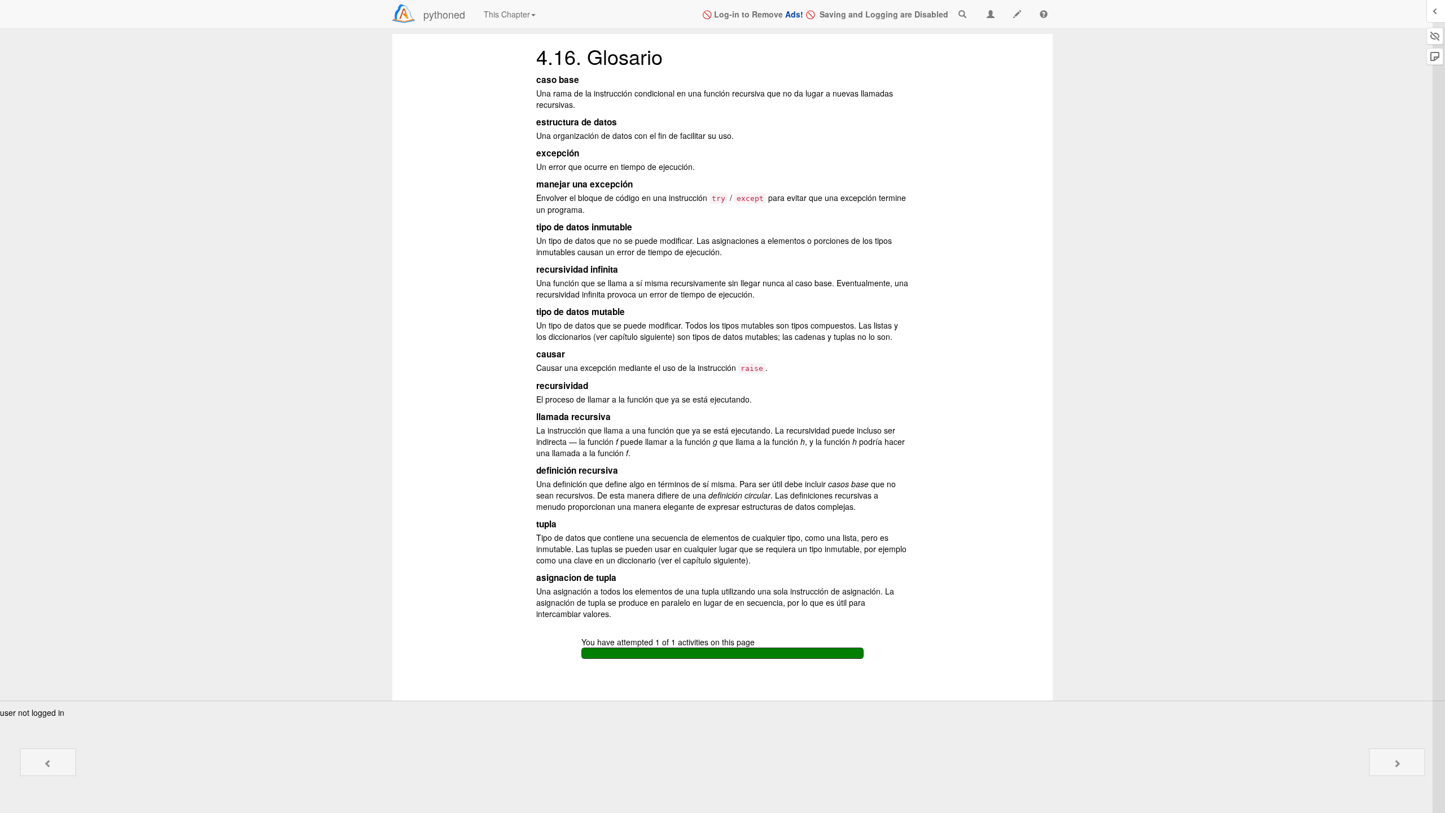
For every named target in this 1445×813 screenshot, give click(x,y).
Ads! (794, 14)
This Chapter (507, 14)
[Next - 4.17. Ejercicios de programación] (1397, 762)
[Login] (403, 13)
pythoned (444, 14)
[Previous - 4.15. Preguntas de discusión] (48, 762)
